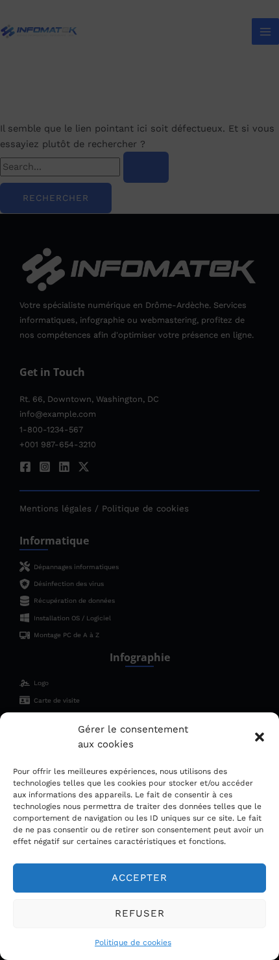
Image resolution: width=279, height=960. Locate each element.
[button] (259, 737)
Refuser (140, 913)
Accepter (139, 878)
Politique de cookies (133, 942)
